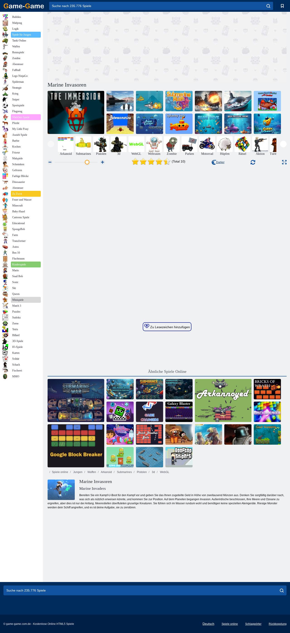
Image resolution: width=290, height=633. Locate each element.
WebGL (164, 472)
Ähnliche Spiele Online (167, 371)
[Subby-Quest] (267, 124)
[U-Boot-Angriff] (208, 101)
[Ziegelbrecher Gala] (149, 434)
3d (153, 472)
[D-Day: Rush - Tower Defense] (208, 434)
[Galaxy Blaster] (179, 412)
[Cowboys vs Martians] (120, 457)
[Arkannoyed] (223, 400)
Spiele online (60, 472)
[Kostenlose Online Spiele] (23, 5)
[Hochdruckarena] (237, 124)
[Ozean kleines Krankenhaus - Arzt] (267, 101)
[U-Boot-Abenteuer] (149, 101)
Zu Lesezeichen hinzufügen (169, 327)
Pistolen (141, 472)
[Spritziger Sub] (179, 124)
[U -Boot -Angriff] (237, 101)
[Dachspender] (179, 457)
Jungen (77, 472)
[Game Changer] (149, 412)
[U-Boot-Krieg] (76, 400)
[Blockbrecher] (120, 412)
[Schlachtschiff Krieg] (149, 457)
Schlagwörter (253, 624)
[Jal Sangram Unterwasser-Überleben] (120, 389)
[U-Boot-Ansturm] (179, 101)
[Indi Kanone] (267, 434)
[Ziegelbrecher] (267, 412)
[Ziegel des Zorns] (267, 389)
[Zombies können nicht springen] (179, 434)
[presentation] (51, 144)
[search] (268, 6)
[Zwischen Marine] (120, 124)
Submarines (124, 472)
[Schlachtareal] (237, 434)
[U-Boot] (149, 389)
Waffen (91, 472)
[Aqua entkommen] (149, 124)
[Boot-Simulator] (120, 101)
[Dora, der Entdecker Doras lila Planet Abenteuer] (120, 434)
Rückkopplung (278, 624)
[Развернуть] (284, 162)
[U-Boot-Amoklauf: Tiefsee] (179, 389)
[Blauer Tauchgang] (208, 124)
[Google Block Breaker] (76, 445)
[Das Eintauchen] (76, 112)
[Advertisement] (107, 46)
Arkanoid (106, 472)
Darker (220, 162)
